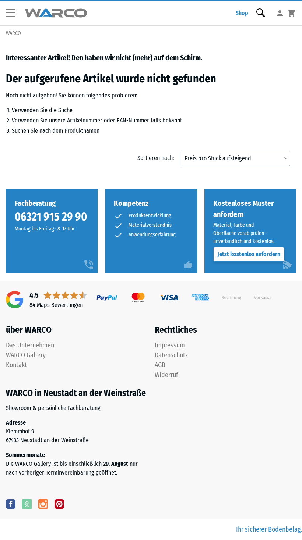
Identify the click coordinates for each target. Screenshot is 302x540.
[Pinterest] (59, 503)
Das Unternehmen (30, 345)
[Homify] (27, 503)
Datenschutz (171, 355)
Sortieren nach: (155, 157)
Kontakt (16, 365)
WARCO (13, 33)
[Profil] (280, 13)
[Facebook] (10, 503)
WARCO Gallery (26, 355)
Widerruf (166, 375)
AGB (160, 365)
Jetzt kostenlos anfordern (248, 254)
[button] (13, 13)
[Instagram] (43, 503)
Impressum (170, 345)
